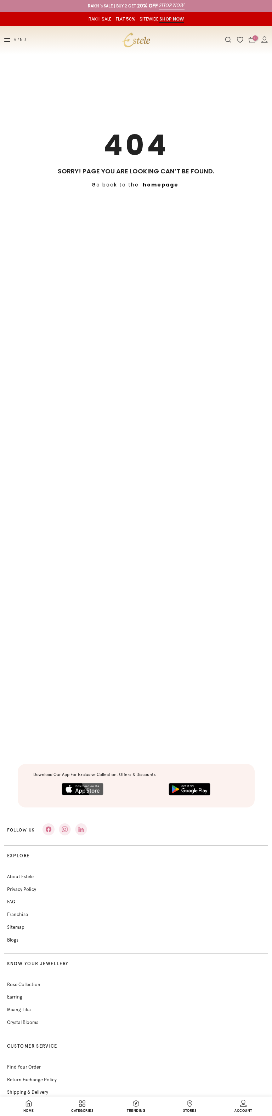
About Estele (20, 876)
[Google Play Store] (189, 789)
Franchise (17, 914)
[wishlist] (240, 40)
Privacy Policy (21, 889)
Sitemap (15, 927)
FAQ (11, 901)
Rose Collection (23, 984)
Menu (20, 40)
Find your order (24, 1067)
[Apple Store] (82, 789)
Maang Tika (19, 1009)
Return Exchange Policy (32, 1079)
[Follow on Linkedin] (81, 829)
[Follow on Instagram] (65, 829)
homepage (160, 184)
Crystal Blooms (22, 1022)
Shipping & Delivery (27, 1092)
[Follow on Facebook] (48, 829)
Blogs (12, 940)
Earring (14, 997)
